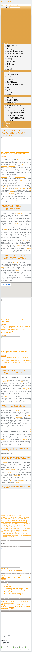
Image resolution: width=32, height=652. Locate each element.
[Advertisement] (16, 24)
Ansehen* (3, 156)
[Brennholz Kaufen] (10, 5)
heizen (29, 190)
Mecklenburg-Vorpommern (14, 56)
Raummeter (28, 248)
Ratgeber (6, 96)
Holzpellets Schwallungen (23, 523)
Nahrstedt (13, 533)
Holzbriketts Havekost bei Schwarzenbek (12, 525)
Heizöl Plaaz (20, 528)
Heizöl (5, 125)
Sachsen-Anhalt (11, 65)
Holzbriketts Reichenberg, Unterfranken (19, 535)
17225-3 (5, 382)
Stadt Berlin (10, 73)
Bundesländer (7, 43)
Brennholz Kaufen (15, 7)
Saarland (9, 66)
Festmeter (19, 245)
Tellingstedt (15, 520)
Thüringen (9, 69)
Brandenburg (10, 50)
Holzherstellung (11, 120)
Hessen (9, 55)
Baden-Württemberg (12, 45)
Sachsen (9, 63)
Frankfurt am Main (12, 83)
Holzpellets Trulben (15, 530)
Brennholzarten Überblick (14, 105)
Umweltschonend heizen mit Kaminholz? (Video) (17, 595)
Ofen (30, 188)
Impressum (4, 641)
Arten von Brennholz (9, 104)
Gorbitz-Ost (8, 522)
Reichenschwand (5, 515)
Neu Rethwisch (14, 517)
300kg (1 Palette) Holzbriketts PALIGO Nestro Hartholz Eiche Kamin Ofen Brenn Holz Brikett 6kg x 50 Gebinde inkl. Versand (16, 606)
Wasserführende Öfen (13, 97)
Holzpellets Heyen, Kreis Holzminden (17, 532)
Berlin (8, 48)
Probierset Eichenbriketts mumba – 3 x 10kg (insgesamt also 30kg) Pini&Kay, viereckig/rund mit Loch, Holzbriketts (15, 331)
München (9, 91)
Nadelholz (9, 114)
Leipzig (8, 89)
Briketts (20, 180)
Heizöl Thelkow (14, 515)
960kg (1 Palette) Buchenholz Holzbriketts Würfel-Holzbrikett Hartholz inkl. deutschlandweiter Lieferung (16, 352)
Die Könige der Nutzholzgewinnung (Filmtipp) (16, 588)
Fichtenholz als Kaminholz (17, 115)
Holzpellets (25, 164)
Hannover (9, 86)
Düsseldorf (10, 79)
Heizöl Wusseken (5, 533)
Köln (8, 87)
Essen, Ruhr (10, 81)
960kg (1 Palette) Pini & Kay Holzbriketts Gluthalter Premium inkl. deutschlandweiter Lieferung (15, 152)
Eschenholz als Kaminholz (17, 112)
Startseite (6, 42)
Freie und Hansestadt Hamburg (15, 53)
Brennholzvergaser (12, 99)
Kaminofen (22, 188)
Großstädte (7, 71)
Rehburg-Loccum (11, 523)
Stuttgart (9, 94)
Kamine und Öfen (11, 102)
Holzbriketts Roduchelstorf (19, 522)
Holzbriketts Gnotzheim (7, 537)
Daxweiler (3, 523)
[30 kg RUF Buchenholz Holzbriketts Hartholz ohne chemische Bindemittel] (10, 318)
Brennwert (19, 466)
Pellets (5, 122)
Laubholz (9, 107)
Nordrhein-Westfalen (12, 60)
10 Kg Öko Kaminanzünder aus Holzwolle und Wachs (15, 577)
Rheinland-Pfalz (11, 61)
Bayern (8, 47)
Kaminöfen (15, 400)
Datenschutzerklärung (7, 642)
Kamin (16, 188)
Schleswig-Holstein (12, 68)
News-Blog (6, 127)
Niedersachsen (11, 58)
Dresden (9, 78)
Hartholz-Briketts (20, 177)
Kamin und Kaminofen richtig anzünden (15, 593)
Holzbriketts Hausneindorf (14, 527)
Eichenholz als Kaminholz (17, 110)
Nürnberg (9, 92)
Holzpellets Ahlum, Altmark (11, 519)
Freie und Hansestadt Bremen (15, 51)
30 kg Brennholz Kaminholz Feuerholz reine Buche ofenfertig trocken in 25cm (15, 569)
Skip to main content (6, 1)
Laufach (9, 520)
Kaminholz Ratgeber (12, 101)
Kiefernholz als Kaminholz (17, 119)
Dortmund (10, 76)
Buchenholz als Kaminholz (17, 109)
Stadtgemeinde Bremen (13, 74)
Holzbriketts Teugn (11, 528)
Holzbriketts (7, 123)
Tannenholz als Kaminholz (17, 117)
